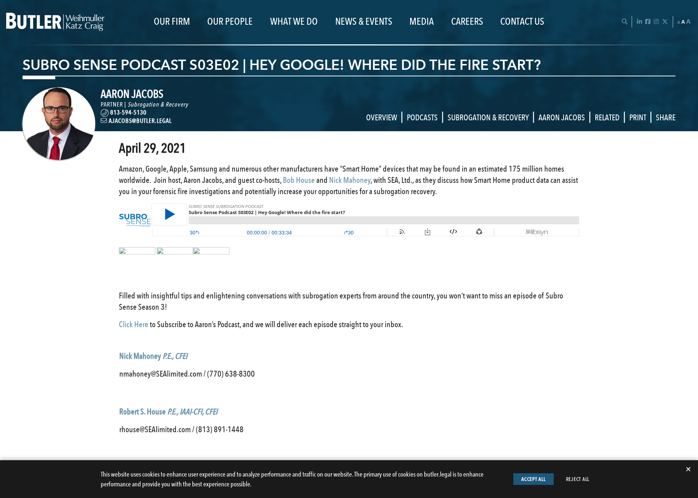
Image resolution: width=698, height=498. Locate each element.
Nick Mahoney (349, 180)
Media (421, 21)
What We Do (294, 21)
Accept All (533, 479)
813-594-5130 (128, 112)
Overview (381, 117)
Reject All (578, 479)
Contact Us (522, 21)
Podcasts (422, 117)
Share (665, 117)
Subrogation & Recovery (158, 104)
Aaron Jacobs (561, 117)
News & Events (363, 21)
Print (637, 117)
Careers (467, 21)
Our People (230, 21)
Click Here (133, 324)
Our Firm (172, 21)
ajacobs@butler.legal (139, 120)
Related (607, 117)
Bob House (299, 180)
